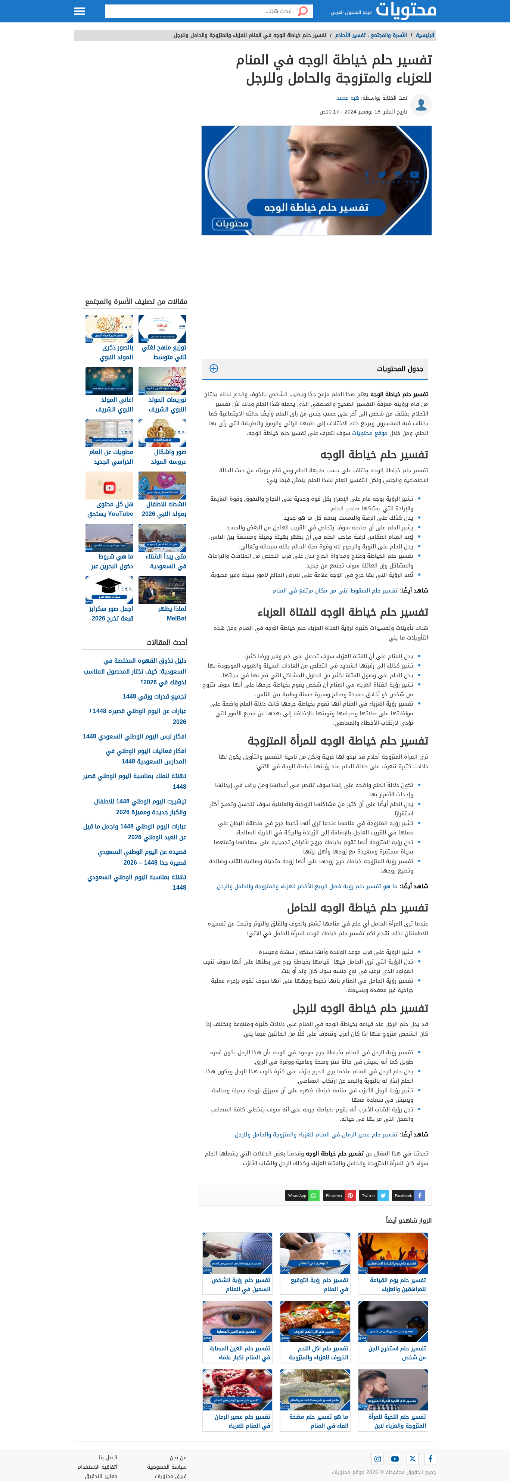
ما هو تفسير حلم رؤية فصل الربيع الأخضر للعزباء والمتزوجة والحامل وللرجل (307, 886)
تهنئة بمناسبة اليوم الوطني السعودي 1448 (136, 883)
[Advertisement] (315, 299)
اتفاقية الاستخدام (97, 1467)
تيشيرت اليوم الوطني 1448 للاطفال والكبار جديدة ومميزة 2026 (140, 807)
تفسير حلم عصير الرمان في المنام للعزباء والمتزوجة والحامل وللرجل (316, 1134)
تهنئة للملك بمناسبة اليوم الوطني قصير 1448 (134, 782)
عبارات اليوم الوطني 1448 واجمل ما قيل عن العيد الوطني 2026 (134, 832)
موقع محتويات (370, 433)
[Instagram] (377, 1459)
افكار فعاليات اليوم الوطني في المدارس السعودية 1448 (146, 757)
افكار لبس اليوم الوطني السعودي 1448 (134, 736)
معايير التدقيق (101, 1476)
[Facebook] (430, 1459)
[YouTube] (395, 1459)
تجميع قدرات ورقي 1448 (154, 696)
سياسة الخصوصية (167, 1467)
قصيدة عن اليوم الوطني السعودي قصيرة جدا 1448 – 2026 (142, 857)
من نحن (178, 1457)
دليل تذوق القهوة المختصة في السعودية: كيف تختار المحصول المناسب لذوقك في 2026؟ (135, 672)
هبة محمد (348, 98)
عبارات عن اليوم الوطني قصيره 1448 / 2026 (138, 717)
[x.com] (413, 1459)
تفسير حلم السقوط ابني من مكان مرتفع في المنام (335, 590)
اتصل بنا (108, 1457)
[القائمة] (79, 11)
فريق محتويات (171, 1476)
